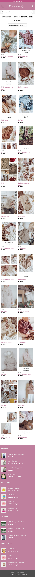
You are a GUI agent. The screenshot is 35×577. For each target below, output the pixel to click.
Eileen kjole (4, 183)
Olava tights (4, 120)
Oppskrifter (6, 17)
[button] (2, 6)
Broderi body (21, 216)
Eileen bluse (21, 405)
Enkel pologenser (22, 437)
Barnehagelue (5, 216)
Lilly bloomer (4, 152)
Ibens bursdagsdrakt (6, 342)
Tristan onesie (22, 248)
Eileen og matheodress (7, 56)
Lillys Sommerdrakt (23, 56)
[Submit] (31, 12)
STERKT (22, 572)
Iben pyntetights (5, 437)
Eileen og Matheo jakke (24, 152)
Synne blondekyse (23, 87)
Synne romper (22, 279)
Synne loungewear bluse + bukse (25, 184)
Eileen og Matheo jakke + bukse (7, 88)
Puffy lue (3, 374)
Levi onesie (4, 405)
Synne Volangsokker (23, 311)
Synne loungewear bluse (7, 248)
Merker (15, 17)
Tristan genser (22, 342)
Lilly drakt (20, 120)
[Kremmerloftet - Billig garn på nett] (17, 6)
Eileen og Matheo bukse (24, 374)
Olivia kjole (4, 311)
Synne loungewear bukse (7, 279)
